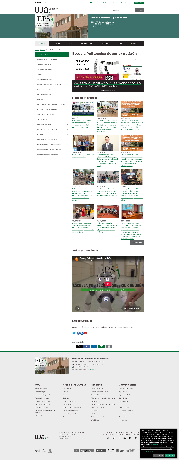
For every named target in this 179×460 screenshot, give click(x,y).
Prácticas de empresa (43, 94)
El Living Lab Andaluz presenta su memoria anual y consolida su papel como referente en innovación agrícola (107, 227)
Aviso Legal (124, 432)
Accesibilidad (115, 432)
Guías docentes (41, 119)
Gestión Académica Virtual (99, 392)
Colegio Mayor (67, 404)
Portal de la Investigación (43, 398)
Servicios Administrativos (99, 395)
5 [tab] (109, 91)
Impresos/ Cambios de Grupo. (46, 109)
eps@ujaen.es (95, 26)
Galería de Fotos (124, 407)
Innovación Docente (43, 124)
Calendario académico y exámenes (48, 84)
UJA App (93, 414)
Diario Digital (123, 398)
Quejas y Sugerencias (137, 434)
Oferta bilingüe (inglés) (44, 79)
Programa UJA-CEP (41, 407)
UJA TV (121, 404)
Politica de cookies (156, 444)
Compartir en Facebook (86, 346)
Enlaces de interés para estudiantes (48, 144)
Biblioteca (66, 398)
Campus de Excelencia (42, 404)
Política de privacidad (136, 432)
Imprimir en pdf (109, 346)
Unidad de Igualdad (69, 414)
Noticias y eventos (42, 54)
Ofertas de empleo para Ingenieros (48, 149)
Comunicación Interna (126, 388)
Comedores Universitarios (71, 417)
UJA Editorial (95, 420)
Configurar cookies (147, 451)
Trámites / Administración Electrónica (103, 398)
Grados (70, 43)
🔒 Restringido (135, 43)
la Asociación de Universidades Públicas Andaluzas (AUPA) (120, 450)
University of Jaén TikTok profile (113, 438)
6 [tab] (111, 91)
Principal (42, 43)
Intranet (139, 3)
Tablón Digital (95, 401)
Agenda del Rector (125, 395)
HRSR (76, 450)
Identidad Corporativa (126, 414)
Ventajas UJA (123, 420)
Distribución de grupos (44, 69)
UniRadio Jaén (123, 401)
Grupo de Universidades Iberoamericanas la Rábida (130, 450)
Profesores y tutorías (43, 89)
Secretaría (40, 134)
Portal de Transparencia (42, 401)
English (44, 2)
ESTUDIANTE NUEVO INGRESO (46, 59)
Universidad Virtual (97, 388)
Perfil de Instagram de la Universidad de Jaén (136, 438)
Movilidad (39, 99)
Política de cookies (109, 434)
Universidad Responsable (43, 395)
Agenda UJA (123, 392)
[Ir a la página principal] (61, 26)
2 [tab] (103, 91)
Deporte (65, 392)
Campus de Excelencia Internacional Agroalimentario (44, 451)
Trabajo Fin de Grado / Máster (46, 139)
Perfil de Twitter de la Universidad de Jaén (130, 438)
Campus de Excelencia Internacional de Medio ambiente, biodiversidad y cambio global (50, 451)
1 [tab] (101, 91)
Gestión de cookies (122, 434)
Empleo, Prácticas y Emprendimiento (103, 404)
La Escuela (56, 43)
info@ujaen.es (63, 438)
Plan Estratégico (40, 392)
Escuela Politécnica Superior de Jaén (109, 18)
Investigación (105, 43)
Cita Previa (38, 416)
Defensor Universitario (70, 401)
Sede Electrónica (126, 3)
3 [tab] (105, 91)
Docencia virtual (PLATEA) (45, 114)
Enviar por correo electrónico (101, 346)
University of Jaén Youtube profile (108, 438)
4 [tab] (107, 91)
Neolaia (87, 450)
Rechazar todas (159, 455)
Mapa (108, 432)
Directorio (116, 3)
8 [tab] (114, 91)
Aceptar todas (170, 455)
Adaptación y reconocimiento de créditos (51, 104)
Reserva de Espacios (97, 407)
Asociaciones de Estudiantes (72, 407)
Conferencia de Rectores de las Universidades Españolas (111, 450)
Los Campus (67, 388)
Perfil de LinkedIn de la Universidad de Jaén (125, 438)
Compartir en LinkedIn (94, 346)
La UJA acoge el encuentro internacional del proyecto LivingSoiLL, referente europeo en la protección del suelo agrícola (83, 227)
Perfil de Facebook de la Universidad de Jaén (119, 438)
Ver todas (137, 242)
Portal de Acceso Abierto (99, 417)
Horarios (39, 74)
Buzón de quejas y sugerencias (47, 154)
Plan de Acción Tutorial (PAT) (46, 129)
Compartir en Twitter (79, 346)
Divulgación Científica (126, 410)
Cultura (65, 395)
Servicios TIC (95, 410)
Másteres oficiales (86, 43)
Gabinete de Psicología (70, 410)
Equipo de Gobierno (41, 388)
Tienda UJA (122, 417)
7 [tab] (112, 91)
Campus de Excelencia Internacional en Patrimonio (37, 451)
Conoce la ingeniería (43, 64)
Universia (101, 450)
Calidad (120, 43)
